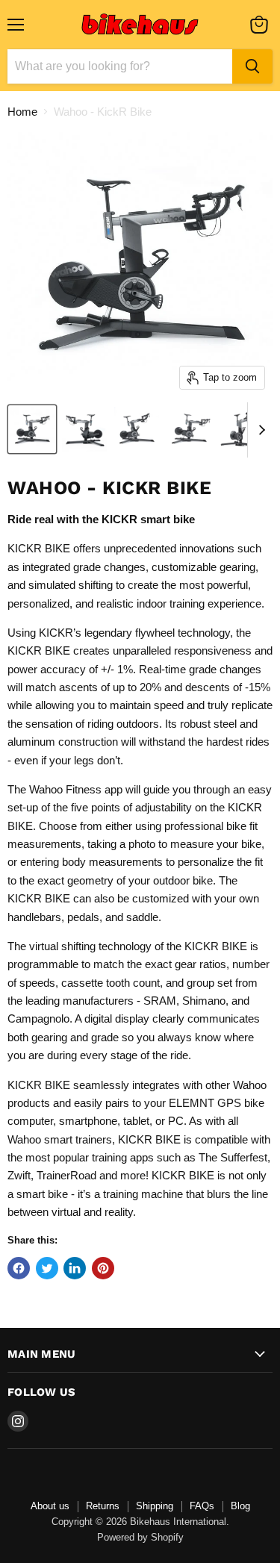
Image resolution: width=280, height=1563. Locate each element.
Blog (240, 1505)
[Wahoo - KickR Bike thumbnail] (32, 429)
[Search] (252, 66)
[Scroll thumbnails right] (259, 430)
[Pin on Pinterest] (103, 1268)
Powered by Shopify (140, 1537)
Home (22, 111)
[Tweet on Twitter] (47, 1268)
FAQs (202, 1505)
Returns (102, 1505)
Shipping (154, 1505)
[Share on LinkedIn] (74, 1268)
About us (50, 1505)
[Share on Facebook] (18, 1268)
